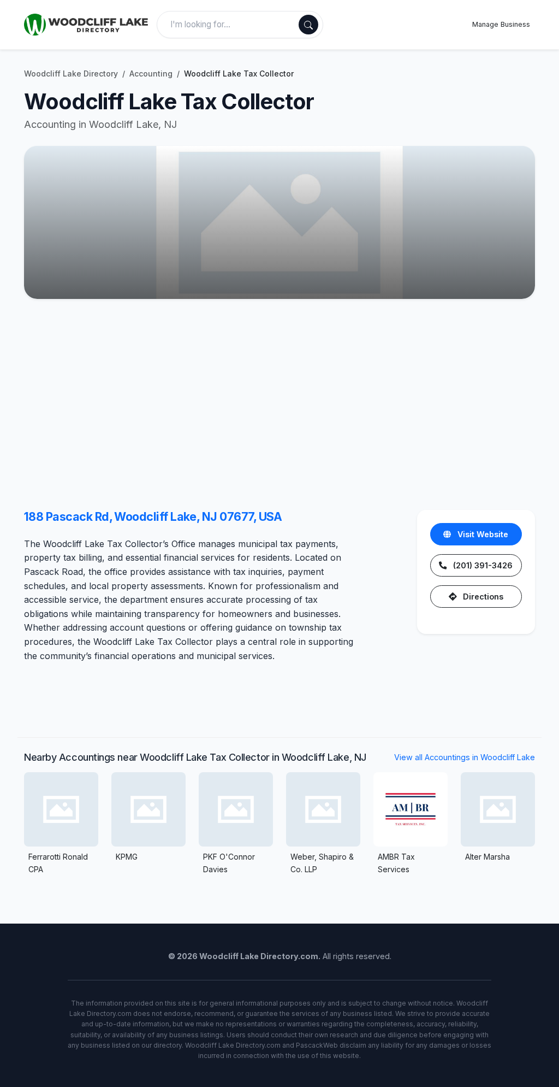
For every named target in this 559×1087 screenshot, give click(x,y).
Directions (482, 596)
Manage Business (501, 24)
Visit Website (481, 534)
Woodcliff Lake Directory (71, 73)
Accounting (151, 73)
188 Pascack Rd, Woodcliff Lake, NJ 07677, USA (153, 516)
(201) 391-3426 (482, 565)
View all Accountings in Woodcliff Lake (464, 757)
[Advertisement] (279, 407)
